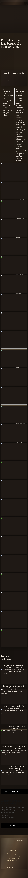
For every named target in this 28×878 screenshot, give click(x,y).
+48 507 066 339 (19, 840)
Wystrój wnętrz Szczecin (14, 860)
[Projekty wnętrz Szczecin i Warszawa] (7, 840)
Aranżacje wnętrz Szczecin (14, 856)
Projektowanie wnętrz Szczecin (14, 854)
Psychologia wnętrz (14, 858)
